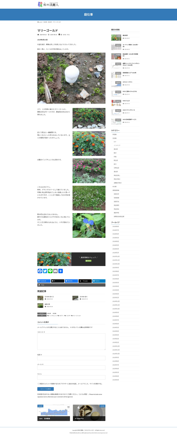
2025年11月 (116, 260)
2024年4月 (116, 331)
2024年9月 (116, 312)
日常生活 (116, 168)
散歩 (115, 153)
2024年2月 (116, 338)
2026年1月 (116, 252)
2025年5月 (116, 282)
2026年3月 (116, 245)
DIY (115, 142)
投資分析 (116, 194)
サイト (39, 374)
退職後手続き (118, 183)
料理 (115, 156)
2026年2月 (116, 249)
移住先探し (117, 175)
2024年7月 (116, 320)
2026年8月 (116, 226)
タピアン (61, 315)
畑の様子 (125, 35)
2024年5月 (116, 327)
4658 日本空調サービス (129, 119)
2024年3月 (116, 335)
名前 (39, 355)
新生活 (116, 160)
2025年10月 (116, 264)
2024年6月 (116, 323)
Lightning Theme (88, 433)
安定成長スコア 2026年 (129, 72)
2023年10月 (116, 353)
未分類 (114, 186)
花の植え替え (83, 296)
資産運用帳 (116, 190)
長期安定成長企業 (119, 216)
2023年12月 (116, 346)
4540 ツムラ (126, 100)
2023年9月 (116, 357)
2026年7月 (116, 230)
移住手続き (117, 179)
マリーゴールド (77, 315)
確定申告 (116, 212)
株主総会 (116, 209)
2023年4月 (116, 376)
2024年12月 (116, 301)
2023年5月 (116, 372)
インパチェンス (53, 315)
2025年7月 (116, 275)
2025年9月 (116, 267)
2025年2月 (116, 294)
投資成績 (116, 198)
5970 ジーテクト (127, 82)
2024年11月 (116, 305)
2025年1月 (116, 297)
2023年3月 (116, 380)
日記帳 (54, 313)
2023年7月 (116, 365)
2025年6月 (116, 279)
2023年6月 (116, 368)
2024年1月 (116, 342)
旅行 (115, 164)
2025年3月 (116, 290)
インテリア (117, 145)
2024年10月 (116, 308)
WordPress (78, 433)
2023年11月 (116, 350)
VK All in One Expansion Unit (100, 433)
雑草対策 (47, 304)
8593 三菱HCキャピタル (130, 91)
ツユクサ (68, 315)
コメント (41, 332)
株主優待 (116, 205)
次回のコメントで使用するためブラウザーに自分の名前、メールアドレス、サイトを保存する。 (71, 384)
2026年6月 (116, 234)
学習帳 (114, 134)
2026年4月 (116, 241)
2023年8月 (116, 361)
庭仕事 (49, 313)
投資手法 (116, 201)
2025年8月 (116, 271)
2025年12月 (116, 256)
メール (40, 364)
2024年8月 (116, 316)
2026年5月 (116, 237)
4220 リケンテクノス (129, 110)
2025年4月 (116, 286)
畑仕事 (116, 171)
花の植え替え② (49, 296)
